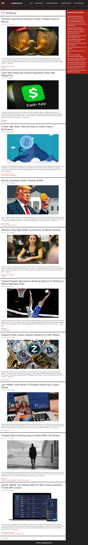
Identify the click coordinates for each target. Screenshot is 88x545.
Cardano (8, 480)
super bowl (26, 480)
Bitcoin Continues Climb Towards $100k (22, 180)
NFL (23, 480)
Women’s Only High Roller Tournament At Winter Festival (30, 230)
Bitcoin (4, 67)
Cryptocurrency (6, 66)
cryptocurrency (13, 175)
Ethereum (20, 480)
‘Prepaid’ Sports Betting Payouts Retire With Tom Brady (30, 435)
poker (4, 276)
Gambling (12, 66)
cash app (5, 121)
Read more (10, 63)
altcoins (4, 175)
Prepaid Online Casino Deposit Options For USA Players (30, 335)
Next (6, 538)
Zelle (23, 533)
